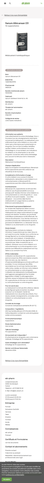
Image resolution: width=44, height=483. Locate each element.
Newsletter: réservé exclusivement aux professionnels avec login (18, 456)
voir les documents (11, 442)
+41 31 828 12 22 (17, 388)
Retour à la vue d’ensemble (15, 15)
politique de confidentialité (15, 475)
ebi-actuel (8, 432)
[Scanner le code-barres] (4, 3)
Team (7, 414)
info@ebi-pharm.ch (16, 391)
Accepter (6, 479)
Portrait (7, 407)
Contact (8, 419)
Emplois (8, 417)
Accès (7, 422)
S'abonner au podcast (12, 453)
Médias (7, 425)
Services (8, 412)
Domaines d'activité (12, 409)
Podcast (8, 435)
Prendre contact (10, 450)
